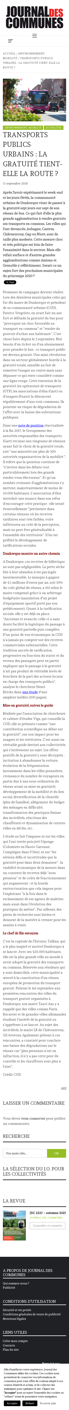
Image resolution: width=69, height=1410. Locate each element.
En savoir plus (48, 1403)
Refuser (29, 1403)
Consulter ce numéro (47, 1225)
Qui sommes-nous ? (16, 1283)
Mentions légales (14, 1319)
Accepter (12, 1403)
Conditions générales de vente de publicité (32, 1314)
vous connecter (33, 1118)
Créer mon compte (15, 1341)
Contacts (9, 1345)
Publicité (9, 1287)
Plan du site (11, 1349)
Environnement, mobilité (23, 127)
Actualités (54, 127)
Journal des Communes (46, 1218)
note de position (31, 425)
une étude (30, 692)
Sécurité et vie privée (17, 1310)
